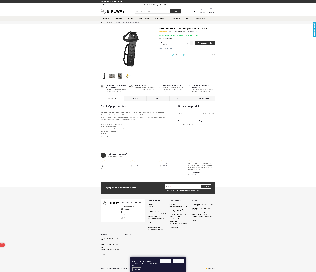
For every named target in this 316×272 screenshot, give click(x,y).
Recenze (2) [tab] (135, 98)
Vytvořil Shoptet (211, 268)
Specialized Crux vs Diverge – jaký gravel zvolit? (201, 208)
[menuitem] (107, 18)
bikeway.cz (126, 218)
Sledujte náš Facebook (130, 215)
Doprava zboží (118, 5)
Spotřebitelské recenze (154, 227)
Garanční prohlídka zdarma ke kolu (178, 206)
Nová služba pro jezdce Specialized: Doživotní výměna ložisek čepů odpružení (178, 210)
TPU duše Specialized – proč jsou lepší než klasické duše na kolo (202, 217)
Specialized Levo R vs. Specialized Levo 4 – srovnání (202, 205)
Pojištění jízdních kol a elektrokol (177, 214)
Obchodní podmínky (153, 211)
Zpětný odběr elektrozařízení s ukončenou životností (156, 219)
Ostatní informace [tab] (204, 98)
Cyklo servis (172, 204)
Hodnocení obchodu (153, 225)
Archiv (194, 220)
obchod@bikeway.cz (129, 206)
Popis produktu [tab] (112, 98)
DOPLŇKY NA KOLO (186, 125)
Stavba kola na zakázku (175, 219)
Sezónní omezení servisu (107, 252)
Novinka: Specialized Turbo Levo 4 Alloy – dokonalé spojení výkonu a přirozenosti (109, 246)
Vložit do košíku (206, 43)
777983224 (127, 212)
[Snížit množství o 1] (191, 44)
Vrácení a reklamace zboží (154, 216)
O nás (149, 222)
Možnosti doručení (167, 38)
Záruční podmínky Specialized (155, 229)
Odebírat (206, 186)
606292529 (127, 209)
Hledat (175, 11)
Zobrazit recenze (119, 156)
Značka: (211, 55)
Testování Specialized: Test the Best (178, 223)
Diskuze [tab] (158, 98)
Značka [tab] (181, 98)
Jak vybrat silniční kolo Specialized (201, 214)
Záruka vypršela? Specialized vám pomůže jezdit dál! (177, 226)
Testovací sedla (173, 221)
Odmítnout (166, 261)
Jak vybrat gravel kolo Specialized (200, 212)
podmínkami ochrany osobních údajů (189, 190)
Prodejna (110, 5)
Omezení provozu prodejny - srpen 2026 (109, 239)
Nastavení (137, 269)
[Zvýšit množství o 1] (191, 42)
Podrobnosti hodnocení (179, 31)
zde (133, 265)
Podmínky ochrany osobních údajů (157, 214)
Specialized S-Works (174, 216)
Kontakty (103, 5)
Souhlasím (178, 261)
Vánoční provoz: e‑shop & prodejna (110, 242)
